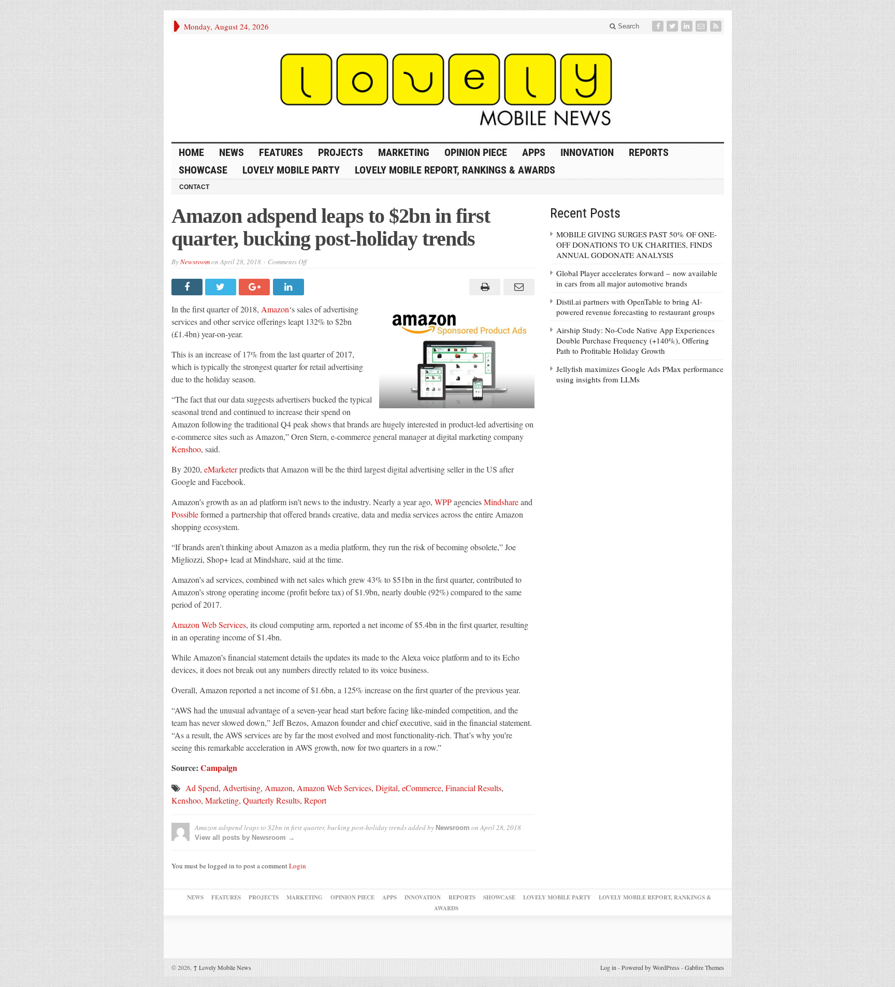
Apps (533, 152)
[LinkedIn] (688, 26)
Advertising (242, 787)
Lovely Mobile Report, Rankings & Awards (455, 170)
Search (627, 26)
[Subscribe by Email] (702, 26)
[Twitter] (673, 26)
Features (281, 152)
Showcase (203, 170)
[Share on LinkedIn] (290, 287)
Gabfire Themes (704, 967)
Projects (340, 152)
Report (315, 800)
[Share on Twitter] (222, 287)
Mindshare (501, 501)
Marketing (403, 152)
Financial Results (473, 787)
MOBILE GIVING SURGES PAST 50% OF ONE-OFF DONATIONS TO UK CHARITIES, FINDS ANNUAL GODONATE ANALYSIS (636, 244)
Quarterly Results (271, 800)
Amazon (275, 309)
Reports (649, 152)
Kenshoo (186, 449)
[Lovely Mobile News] (447, 88)
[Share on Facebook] (188, 287)
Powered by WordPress (651, 967)
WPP (443, 501)
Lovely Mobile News (222, 967)
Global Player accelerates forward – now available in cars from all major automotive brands (636, 278)
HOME (191, 152)
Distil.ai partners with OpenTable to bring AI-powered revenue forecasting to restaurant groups (635, 306)
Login (297, 865)
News (231, 152)
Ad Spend (202, 787)
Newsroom (195, 261)
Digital (387, 787)
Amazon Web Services (208, 624)
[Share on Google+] (255, 287)
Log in (608, 967)
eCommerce (421, 787)
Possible (184, 514)
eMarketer (220, 469)
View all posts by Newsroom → (245, 837)
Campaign (218, 768)
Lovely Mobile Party (291, 170)
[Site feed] (717, 26)
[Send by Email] (517, 287)
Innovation (587, 152)
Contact (194, 187)
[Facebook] (659, 26)
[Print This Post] (483, 287)
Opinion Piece (475, 152)
